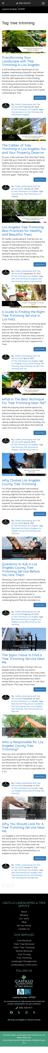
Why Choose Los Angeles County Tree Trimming (21, 482)
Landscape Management (24, 961)
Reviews (24, 915)
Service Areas (24, 925)
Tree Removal (24, 940)
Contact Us (24, 929)
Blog (24, 922)
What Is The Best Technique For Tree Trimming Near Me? (24, 401)
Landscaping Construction (24, 964)
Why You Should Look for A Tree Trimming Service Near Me (23, 827)
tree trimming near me (28, 450)
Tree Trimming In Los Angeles (25, 109)
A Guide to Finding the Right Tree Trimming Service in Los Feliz (23, 315)
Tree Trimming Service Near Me (25, 878)
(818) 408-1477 (25, 3)
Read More (39, 98)
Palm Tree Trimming (24, 947)
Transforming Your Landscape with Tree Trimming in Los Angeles (21, 61)
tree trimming (33, 112)
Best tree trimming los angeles (24, 279)
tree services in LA (19, 112)
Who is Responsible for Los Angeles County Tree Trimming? (22, 745)
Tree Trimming (24, 957)
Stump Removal (24, 951)
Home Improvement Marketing (16, 1040)
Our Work (24, 918)
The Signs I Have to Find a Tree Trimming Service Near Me (23, 658)
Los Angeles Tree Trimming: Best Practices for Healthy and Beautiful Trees (23, 231)
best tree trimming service (23, 704)
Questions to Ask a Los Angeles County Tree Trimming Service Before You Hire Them (21, 569)
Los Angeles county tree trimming (26, 363)
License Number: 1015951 (24, 997)
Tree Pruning (24, 954)
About (24, 911)
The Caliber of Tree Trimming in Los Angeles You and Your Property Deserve (24, 149)
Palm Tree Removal (24, 944)
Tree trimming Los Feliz (29, 366)
